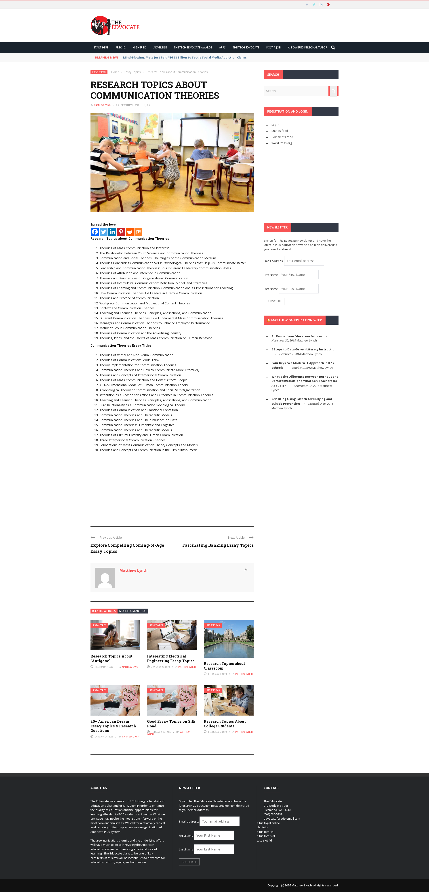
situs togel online (268, 823)
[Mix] (138, 232)
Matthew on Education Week (296, 320)
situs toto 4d (265, 832)
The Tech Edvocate (246, 47)
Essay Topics (99, 72)
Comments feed (282, 137)
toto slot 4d (264, 840)
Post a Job (273, 47)
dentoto (262, 827)
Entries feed (279, 131)
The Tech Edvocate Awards (193, 47)
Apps (222, 47)
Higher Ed (139, 47)
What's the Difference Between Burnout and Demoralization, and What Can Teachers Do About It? (305, 381)
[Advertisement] (172, 486)
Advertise (160, 47)
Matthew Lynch (102, 105)
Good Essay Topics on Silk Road (171, 723)
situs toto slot (266, 836)
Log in (275, 125)
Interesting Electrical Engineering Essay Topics (171, 658)
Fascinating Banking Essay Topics (218, 545)
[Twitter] (103, 232)
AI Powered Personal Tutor (307, 47)
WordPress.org (281, 143)
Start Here (101, 47)
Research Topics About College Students (225, 723)
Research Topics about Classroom (224, 665)
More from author (132, 611)
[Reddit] (130, 232)
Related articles (104, 611)
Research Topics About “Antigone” (111, 658)
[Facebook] (95, 232)
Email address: (274, 261)
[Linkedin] (112, 232)
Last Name (271, 289)
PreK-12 (121, 47)
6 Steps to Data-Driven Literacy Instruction (303, 349)
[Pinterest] (121, 232)
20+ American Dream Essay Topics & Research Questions (113, 726)
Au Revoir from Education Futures (296, 336)
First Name (271, 275)
